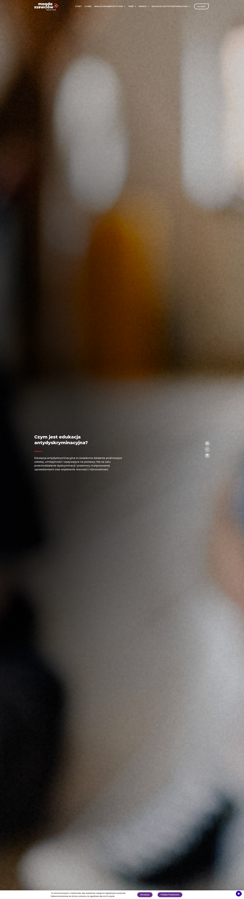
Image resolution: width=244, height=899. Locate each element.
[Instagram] (207, 449)
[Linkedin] (207, 455)
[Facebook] (207, 443)
